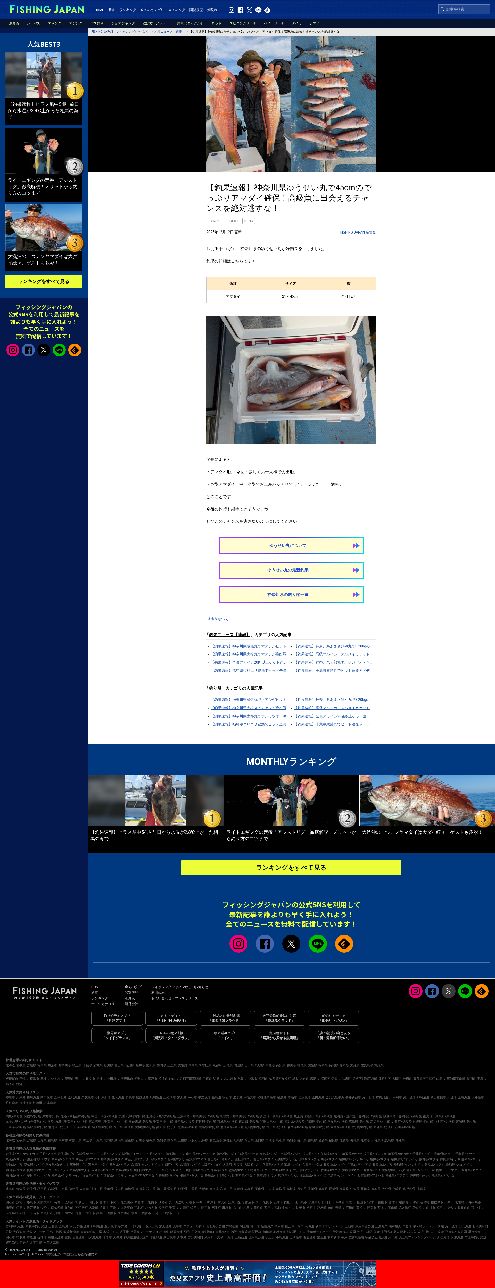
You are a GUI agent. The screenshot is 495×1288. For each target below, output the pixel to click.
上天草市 (127, 1207)
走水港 (237, 1097)
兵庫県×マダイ (291, 1164)
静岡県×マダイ (429, 1159)
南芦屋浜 (395, 1226)
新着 (111, 10)
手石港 (192, 1097)
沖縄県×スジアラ (397, 1175)
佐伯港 (42, 1237)
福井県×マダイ (380, 1159)
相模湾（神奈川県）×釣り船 (239, 1116)
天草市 (449, 1202)
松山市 (361, 1202)
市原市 (178, 1213)
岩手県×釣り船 (298, 1127)
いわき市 (151, 1207)
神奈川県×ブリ (135, 1159)
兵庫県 (193, 1065)
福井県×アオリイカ (404, 1159)
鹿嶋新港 (156, 1097)
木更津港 (156, 1237)
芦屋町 (321, 1207)
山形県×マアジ (175, 1154)
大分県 (354, 1065)
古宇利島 (36, 1242)
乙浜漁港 (304, 1097)
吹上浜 (270, 1237)
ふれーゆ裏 (161, 1232)
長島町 (425, 1202)
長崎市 (58, 1202)
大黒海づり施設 (226, 1232)
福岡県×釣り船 (206, 1121)
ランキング (127, 10)
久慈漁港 (87, 1097)
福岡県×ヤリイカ (38, 1175)
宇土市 (90, 1213)
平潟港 (397, 1097)
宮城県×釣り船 (466, 1121)
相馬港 (309, 1226)
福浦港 (281, 1097)
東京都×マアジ (16, 1159)
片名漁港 (12, 1103)
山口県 (249, 1065)
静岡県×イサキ (450, 1159)
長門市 (205, 1207)
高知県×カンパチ (418, 1170)
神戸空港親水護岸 (136, 1237)
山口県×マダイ (144, 1170)
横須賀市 (12, 1078)
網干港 (393, 1237)
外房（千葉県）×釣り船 (276, 1116)
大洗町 (93, 1207)
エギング (54, 23)
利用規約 (158, 992)
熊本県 (344, 1065)
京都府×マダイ (190, 1164)
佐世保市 (437, 1202)
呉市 (258, 1202)
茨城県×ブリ (310, 1154)
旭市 (295, 1078)
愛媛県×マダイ (352, 1170)
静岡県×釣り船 (185, 1121)
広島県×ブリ (124, 1170)
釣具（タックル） (190, 23)
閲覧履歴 (196, 10)
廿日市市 (464, 1207)
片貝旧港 (368, 1097)
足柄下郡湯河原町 (364, 1078)
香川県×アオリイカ (306, 1170)
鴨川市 (80, 1078)
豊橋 (68, 1237)
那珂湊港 (423, 1097)
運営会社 (131, 1004)
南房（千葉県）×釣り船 (439, 1116)
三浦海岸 (381, 1226)
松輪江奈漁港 (266, 1097)
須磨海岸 (267, 1226)
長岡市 (471, 1078)
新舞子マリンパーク (329, 1226)
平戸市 (201, 1202)
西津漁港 (50, 1103)
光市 (331, 1207)
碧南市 (371, 1207)
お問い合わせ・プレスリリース (174, 998)
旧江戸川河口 (294, 1226)
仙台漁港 (78, 1237)
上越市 (157, 1213)
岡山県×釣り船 (123, 1127)
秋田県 (42, 1189)
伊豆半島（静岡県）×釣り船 (402, 1116)
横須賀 (412, 1232)
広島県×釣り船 (359, 1121)
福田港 (255, 1226)
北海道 (10, 1065)
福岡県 (323, 1065)
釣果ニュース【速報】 (229, 634)
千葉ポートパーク (319, 1232)
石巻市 (190, 1202)
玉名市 (34, 1213)
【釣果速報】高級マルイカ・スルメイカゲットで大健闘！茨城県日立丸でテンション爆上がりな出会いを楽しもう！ (333, 654)
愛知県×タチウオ (57, 1164)
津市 (416, 1202)
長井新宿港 (353, 1097)
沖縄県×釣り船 (423, 1121)
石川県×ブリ (283, 1159)
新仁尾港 (443, 1237)
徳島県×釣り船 (209, 1127)
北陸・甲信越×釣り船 (75, 1116)
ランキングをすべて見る (291, 867)
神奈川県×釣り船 (140, 1121)
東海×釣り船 (50, 1116)
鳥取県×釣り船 (37, 1127)
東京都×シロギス (63, 1159)
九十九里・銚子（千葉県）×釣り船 (30, 1121)
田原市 (226, 1207)
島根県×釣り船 (341, 1127)
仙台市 (290, 1207)
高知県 (280, 1065)
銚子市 (10, 1084)
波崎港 (37, 1103)
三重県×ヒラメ (120, 1164)
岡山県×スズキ (16, 1170)
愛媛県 (312, 1065)
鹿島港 (63, 1226)
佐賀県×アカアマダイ (143, 1175)
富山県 (119, 1065)
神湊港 (10, 1097)
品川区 (346, 1078)
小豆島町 (314, 1202)
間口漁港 (46, 1097)
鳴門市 (93, 1202)
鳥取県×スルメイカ (459, 1164)
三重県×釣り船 (16, 1127)
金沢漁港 (74, 1097)
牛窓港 (439, 1232)
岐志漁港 (204, 1097)
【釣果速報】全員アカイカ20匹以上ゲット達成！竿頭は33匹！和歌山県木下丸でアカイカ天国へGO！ (250, 662)
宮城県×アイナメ (130, 1154)
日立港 (196, 1232)
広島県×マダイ (80, 1170)
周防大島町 (45, 1202)
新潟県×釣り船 (380, 1121)
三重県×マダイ (98, 1164)
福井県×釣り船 (295, 1121)
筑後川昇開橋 (383, 1232)
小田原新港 (103, 1097)
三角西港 (241, 1237)
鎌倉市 (304, 1078)
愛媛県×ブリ (372, 1170)
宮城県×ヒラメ (86, 1154)
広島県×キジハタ (102, 1170)
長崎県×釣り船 (255, 1127)
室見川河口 (425, 1232)
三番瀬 (53, 1226)
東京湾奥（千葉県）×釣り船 (108, 1121)
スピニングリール (242, 23)
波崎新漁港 (71, 1232)
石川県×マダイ (328, 1159)
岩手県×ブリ (66, 1154)
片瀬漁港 (457, 1237)
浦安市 (10, 1207)
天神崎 (337, 1232)
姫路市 (152, 1202)
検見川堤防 (365, 1232)
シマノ (315, 23)
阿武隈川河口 (296, 1232)
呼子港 (124, 1232)
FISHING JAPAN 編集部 (358, 232)
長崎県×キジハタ (191, 1175)
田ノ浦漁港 (93, 1237)
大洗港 (452, 1097)
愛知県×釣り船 (337, 1121)
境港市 (21, 1084)
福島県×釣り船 (319, 1127)
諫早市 (101, 1213)
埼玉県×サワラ (352, 1154)
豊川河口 (208, 1232)
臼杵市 (258, 1207)
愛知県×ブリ (14, 1164)
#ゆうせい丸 (218, 619)
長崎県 (333, 1065)
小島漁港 (282, 1237)
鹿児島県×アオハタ (371, 1175)
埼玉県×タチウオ (375, 1154)
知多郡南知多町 (280, 1078)
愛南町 (163, 1207)
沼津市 (163, 1078)
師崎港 (267, 1232)
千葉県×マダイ (422, 1154)
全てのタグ (176, 10)
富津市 (152, 1078)
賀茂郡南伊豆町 (424, 1078)
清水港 (279, 1226)
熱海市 (336, 1078)
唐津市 (393, 1202)
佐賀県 (344, 1140)
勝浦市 (101, 1078)
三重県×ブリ (78, 1164)
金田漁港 (318, 1097)
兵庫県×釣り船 (316, 1121)
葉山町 (392, 1207)
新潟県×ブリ (176, 1159)
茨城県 (98, 1065)
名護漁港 (279, 1232)
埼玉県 (76, 1065)
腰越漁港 (142, 1097)
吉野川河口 (195, 1237)
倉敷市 (111, 1213)
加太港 (181, 1097)
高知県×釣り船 (166, 1127)
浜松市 (21, 1202)
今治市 (45, 1207)
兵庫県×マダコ (312, 1164)
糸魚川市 (46, 1213)
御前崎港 (244, 1232)
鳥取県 (259, 1065)
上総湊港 (169, 1097)
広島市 (314, 1078)
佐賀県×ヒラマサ (115, 1175)
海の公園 (349, 1232)
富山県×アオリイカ (221, 1159)
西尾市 (269, 1207)
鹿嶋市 (69, 1078)
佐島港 (216, 1097)
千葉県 (87, 1065)
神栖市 (407, 1078)
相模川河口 (480, 1226)
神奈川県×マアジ (87, 1159)
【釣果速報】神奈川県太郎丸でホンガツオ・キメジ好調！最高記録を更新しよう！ (333, 662)
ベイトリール (274, 23)
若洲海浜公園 (15, 1226)
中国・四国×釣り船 (104, 1116)
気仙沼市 (418, 1207)
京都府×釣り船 (444, 1121)
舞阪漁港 (83, 1226)
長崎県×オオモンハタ (219, 1175)
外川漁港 (409, 1097)
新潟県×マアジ (196, 1159)
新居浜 (24, 1242)
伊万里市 (33, 1207)
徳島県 (302, 1065)
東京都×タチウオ (38, 1159)
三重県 (172, 1065)
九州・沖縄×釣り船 (132, 1116)
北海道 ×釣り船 (58, 1127)
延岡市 (267, 1202)
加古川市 (124, 1213)
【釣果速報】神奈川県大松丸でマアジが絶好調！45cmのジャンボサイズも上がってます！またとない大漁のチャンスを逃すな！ (250, 654)
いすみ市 (57, 1078)
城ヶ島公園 (256, 1237)
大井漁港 (478, 1097)
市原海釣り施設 (475, 1237)
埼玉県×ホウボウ (399, 1154)
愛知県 (150, 1065)
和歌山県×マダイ (335, 1164)
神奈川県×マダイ (112, 1159)
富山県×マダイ (263, 1159)
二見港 (407, 1226)
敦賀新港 (400, 1232)
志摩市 (278, 1202)
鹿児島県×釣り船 (232, 1127)
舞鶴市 (339, 1207)
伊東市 (207, 1078)
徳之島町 (405, 1207)
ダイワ (297, 23)
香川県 (291, 1065)
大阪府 (182, 1065)
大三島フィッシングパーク (417, 1237)
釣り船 (215, 688)
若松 (9, 1232)
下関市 (114, 1202)
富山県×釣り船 (276, 1127)
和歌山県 (205, 1065)
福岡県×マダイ (16, 1175)
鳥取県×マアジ (435, 1164)
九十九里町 (177, 1202)
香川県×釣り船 (362, 1127)
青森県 (21, 1189)
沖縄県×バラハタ (443, 1175)
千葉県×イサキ (465, 1154)
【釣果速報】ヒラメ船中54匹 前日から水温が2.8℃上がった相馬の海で (43, 110)
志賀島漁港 (356, 1237)
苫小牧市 (477, 1207)
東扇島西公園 (364, 1226)
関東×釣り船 (14, 1116)
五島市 (114, 1207)
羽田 (187, 1232)
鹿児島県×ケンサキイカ (340, 1175)
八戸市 (311, 1207)
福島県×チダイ (270, 1154)
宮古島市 (461, 1202)
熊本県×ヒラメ (267, 1175)
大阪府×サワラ (233, 1164)
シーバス (33, 23)
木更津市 (140, 1202)
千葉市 (173, 1207)
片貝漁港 (451, 1226)
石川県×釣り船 (405, 1127)
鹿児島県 (367, 1065)
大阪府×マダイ (211, 1164)
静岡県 (161, 1065)
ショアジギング (123, 23)
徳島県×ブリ (219, 1170)
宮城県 (31, 1065)
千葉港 (229, 1237)
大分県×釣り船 (383, 1127)
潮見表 (212, 10)
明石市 (217, 1078)
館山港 (321, 1237)
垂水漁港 (474, 1232)
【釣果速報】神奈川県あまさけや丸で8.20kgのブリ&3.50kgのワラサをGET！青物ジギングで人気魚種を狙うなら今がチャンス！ (333, 646)
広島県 (228, 1065)
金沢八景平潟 (335, 1097)
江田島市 (301, 1202)
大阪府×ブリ (252, 1164)
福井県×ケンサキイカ (353, 1159)
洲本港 (181, 1237)
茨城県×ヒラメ (331, 1154)
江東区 (325, 1078)
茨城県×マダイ (291, 1154)
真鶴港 (130, 1097)
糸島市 (242, 1078)
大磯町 (184, 1207)
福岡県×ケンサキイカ (66, 1175)
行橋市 (350, 1207)
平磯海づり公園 (456, 1232)
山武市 (441, 1078)
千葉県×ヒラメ (444, 1154)
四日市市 (328, 1202)
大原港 (21, 1097)
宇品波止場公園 (376, 1237)
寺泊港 (292, 1097)
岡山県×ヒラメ (58, 1170)
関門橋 (256, 1232)
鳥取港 (21, 1237)
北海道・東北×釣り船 (161, 1116)
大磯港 (117, 1237)
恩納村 (279, 1207)
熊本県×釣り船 (188, 1127)
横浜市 (34, 1078)
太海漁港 (464, 1097)
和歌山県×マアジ (359, 1164)
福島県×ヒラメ (248, 1154)
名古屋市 (248, 1202)
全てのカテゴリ (152, 10)
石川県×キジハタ (304, 1159)
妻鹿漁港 (309, 1237)
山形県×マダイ (153, 1154)
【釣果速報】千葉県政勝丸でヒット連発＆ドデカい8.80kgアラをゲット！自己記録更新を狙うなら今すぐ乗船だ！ (333, 670)
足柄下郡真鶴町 (190, 1078)
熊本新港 (333, 1237)
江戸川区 (384, 1078)
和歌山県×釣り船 (271, 1121)
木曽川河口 (111, 1232)
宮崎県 (397, 1189)
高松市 (361, 1207)
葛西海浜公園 (215, 1226)
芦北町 (139, 1207)
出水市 (167, 1213)
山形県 (42, 1140)
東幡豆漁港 (55, 1237)
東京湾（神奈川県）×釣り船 (313, 1116)
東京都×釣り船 (249, 1121)
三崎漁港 (296, 1237)
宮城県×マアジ (107, 1154)
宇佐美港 (250, 1097)
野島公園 (232, 1226)
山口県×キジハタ (197, 1170)
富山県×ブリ (243, 1159)
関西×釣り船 (32, 1116)
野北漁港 (465, 1226)
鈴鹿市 (247, 1207)
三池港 (349, 1226)
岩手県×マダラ (46, 1154)
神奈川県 (65, 1065)
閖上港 (244, 1226)
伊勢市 (21, 1207)
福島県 (42, 1065)
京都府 (217, 1065)
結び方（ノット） (156, 23)
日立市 (90, 1078)
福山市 (382, 1202)
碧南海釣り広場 (91, 1232)
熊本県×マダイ (245, 1175)
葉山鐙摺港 (438, 1097)
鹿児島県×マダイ (311, 1175)
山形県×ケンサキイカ (201, 1154)
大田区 (396, 1078)
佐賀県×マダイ (92, 1175)
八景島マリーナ (141, 1232)
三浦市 (45, 1078)
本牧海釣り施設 (36, 1226)
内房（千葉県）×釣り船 (71, 1121)
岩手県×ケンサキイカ (20, 1154)
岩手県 (21, 1065)
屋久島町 (12, 1213)
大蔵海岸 (19, 1232)
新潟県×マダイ (156, 1159)
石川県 (129, 1065)
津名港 (107, 1237)
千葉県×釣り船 (163, 1121)
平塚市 (481, 1078)
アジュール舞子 (194, 1226)
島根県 (270, 1065)
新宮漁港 (169, 1237)
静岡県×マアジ (471, 1159)
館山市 (173, 1078)
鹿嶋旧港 (60, 1097)
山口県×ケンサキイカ (170, 1170)
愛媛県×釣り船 (145, 1127)
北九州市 (230, 1078)
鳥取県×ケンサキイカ (408, 1164)
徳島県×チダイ (260, 1170)
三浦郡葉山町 (456, 1078)
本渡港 (31, 1237)
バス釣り (97, 23)
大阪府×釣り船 (402, 1121)
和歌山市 (140, 1078)
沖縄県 (379, 1065)
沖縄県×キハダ (420, 1175)
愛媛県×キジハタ (393, 1170)
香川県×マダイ (282, 1170)
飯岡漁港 (118, 1097)
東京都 (52, 1065)
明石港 (227, 1097)
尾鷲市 (80, 1213)
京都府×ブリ (170, 1164)
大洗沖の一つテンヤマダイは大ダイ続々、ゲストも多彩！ (422, 832)
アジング (75, 23)
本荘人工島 (51, 1242)
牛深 (344, 1237)
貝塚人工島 (150, 1226)
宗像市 (24, 1078)
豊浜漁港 (110, 1226)
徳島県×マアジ (239, 1170)
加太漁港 (165, 1226)
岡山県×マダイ (37, 1170)
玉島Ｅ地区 (54, 1232)
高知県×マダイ (471, 1170)
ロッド (217, 23)
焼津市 (195, 1207)
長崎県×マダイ (169, 1175)
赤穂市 (24, 1213)
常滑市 (351, 1202)
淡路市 (163, 1202)
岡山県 (238, 1065)
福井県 (140, 1065)
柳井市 (69, 1213)
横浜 (73, 1226)
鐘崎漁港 (33, 1097)
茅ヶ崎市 (475, 1202)
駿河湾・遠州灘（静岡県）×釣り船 (358, 1116)
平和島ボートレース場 (428, 1226)
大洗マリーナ (36, 1232)
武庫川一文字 (213, 1237)
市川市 (430, 1207)
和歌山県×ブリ (383, 1164)
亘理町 (216, 1207)
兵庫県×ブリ (270, 1164)
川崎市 (58, 1213)
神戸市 (211, 1202)
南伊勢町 (81, 1207)
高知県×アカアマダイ (445, 1170)
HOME (99, 10)
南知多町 (57, 1207)
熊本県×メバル (288, 1175)
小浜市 (252, 1078)
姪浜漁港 (25, 1103)
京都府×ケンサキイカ (145, 1164)
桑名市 (451, 1207)
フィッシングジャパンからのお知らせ (179, 987)
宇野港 (122, 1226)
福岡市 (263, 1078)
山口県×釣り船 (81, 1127)
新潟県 (108, 1065)
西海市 (382, 1207)
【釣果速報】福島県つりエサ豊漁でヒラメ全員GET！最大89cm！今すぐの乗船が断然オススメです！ (250, 670)
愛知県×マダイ (34, 1164)
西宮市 (146, 1213)
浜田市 (104, 1207)
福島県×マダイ (227, 1154)
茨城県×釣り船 (227, 1121)
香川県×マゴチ (331, 1170)
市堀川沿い (383, 1097)
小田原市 (113, 1078)
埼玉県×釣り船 (102, 1127)
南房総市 (127, 1078)
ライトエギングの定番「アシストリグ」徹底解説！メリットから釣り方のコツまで (42, 186)
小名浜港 (135, 1226)
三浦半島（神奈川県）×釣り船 (198, 1116)
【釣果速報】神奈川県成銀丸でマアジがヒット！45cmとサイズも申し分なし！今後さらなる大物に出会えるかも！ (250, 646)
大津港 (177, 1226)
